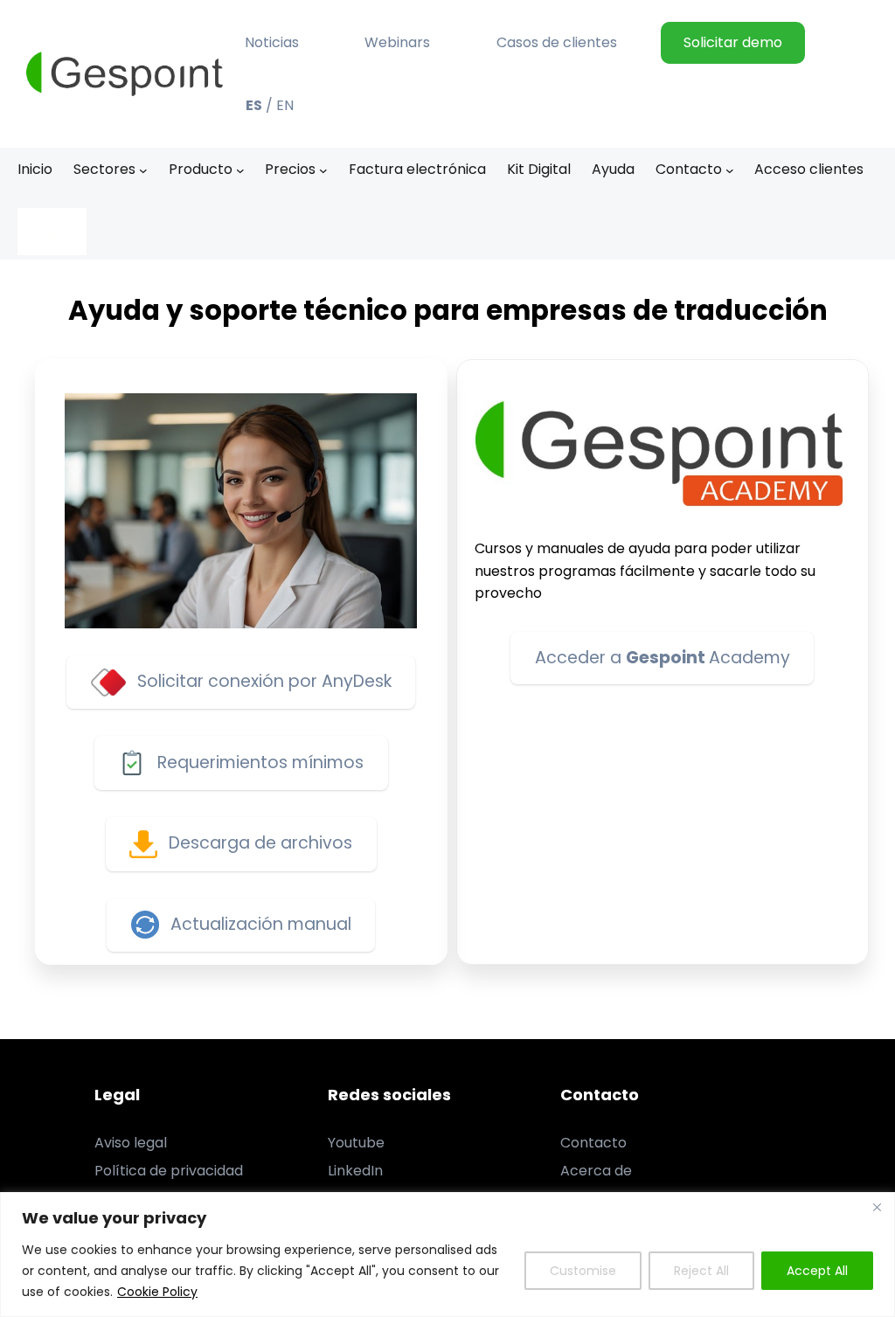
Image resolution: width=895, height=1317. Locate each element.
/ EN (270, 105)
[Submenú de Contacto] (729, 169)
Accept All (817, 1270)
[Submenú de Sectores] (143, 169)
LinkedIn (355, 1171)
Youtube (356, 1143)
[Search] (52, 231)
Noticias (272, 42)
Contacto (593, 1143)
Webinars (397, 42)
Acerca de (596, 1171)
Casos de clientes (556, 42)
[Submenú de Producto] (240, 169)
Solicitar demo (732, 42)
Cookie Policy (157, 1291)
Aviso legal (130, 1143)
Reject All (701, 1270)
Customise (583, 1270)
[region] (447, 1254)
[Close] (876, 1206)
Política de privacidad (168, 1171)
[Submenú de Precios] (323, 169)
